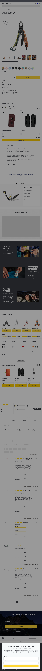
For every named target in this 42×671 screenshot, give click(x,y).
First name (5, 656)
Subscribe (21, 665)
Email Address (6, 660)
